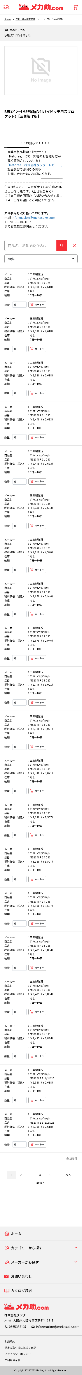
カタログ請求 (21, 1290)
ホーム (7, 19)
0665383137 (17, 1326)
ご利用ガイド (12, 1360)
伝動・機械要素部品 (25, 19)
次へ (68, 1175)
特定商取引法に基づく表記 (20, 1347)
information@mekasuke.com (33, 217)
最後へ (40, 1183)
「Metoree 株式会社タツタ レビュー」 (34, 165)
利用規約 (10, 1341)
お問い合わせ (21, 1276)
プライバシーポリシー (18, 1354)
